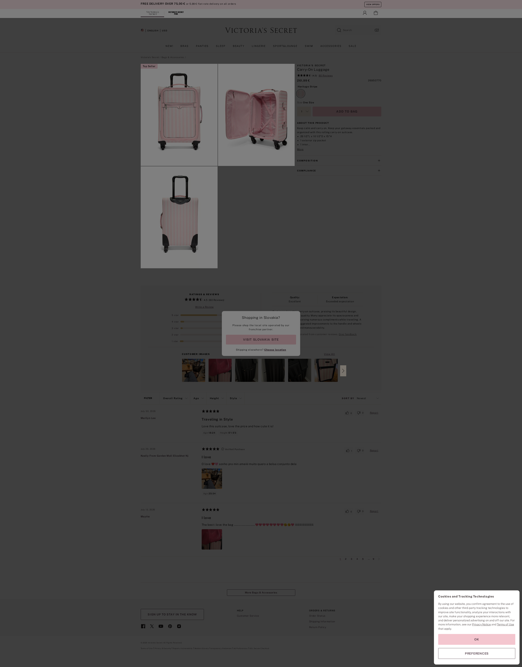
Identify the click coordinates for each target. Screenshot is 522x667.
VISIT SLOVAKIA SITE (261, 339)
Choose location (275, 349)
